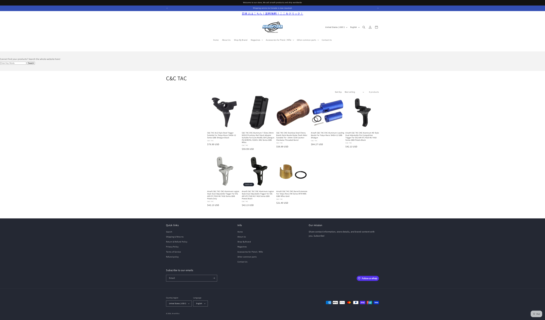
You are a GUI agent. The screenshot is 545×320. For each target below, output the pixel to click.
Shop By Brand (244, 241)
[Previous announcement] (167, 8)
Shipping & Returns (175, 236)
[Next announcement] (378, 8)
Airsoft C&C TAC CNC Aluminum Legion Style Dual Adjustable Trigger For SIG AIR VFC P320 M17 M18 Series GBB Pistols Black (258, 195)
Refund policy (172, 256)
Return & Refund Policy (176, 241)
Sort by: (338, 92)
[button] (256, 40)
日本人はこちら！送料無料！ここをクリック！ (272, 13)
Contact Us (242, 261)
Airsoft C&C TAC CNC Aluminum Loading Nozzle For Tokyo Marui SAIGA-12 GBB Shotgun (327, 135)
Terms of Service (173, 252)
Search (169, 231)
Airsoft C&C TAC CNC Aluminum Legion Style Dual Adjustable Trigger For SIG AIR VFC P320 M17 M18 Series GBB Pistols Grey (223, 195)
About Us (241, 236)
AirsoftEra (176, 313)
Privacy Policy (172, 246)
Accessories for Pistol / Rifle (250, 252)
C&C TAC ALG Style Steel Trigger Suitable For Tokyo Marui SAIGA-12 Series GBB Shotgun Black (221, 135)
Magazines (242, 246)
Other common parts (247, 256)
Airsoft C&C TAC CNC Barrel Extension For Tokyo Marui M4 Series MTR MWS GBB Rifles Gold (291, 193)
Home (240, 231)
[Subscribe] (214, 278)
